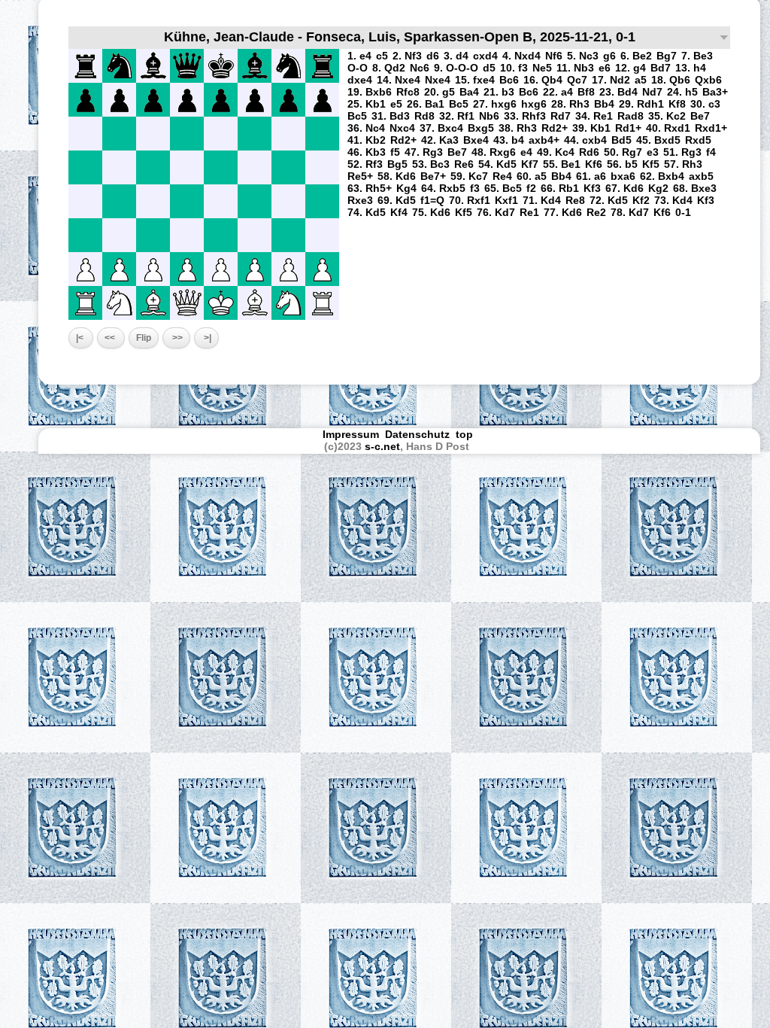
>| (206, 338)
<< (111, 338)
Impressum (351, 434)
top (466, 434)
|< (81, 338)
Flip (143, 338)
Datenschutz (417, 434)
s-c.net (382, 446)
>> (176, 338)
